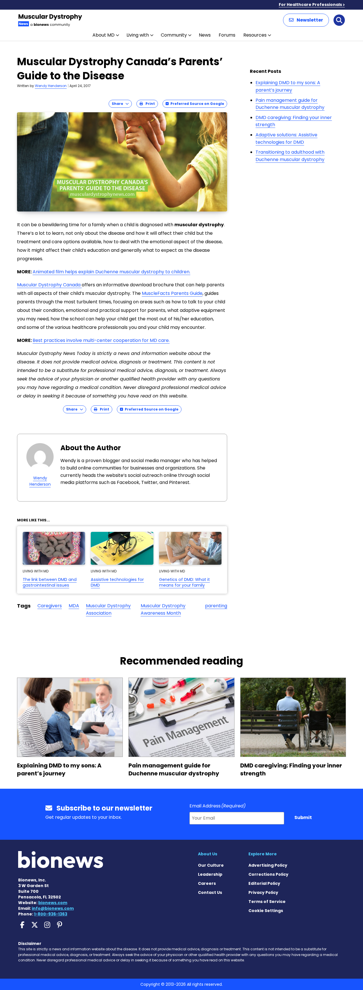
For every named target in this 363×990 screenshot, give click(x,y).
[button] (306, 20)
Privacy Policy (263, 892)
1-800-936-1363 (50, 914)
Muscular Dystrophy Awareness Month (163, 609)
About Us (207, 854)
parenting (216, 605)
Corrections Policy (268, 874)
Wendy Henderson (51, 85)
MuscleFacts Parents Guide (172, 293)
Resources (255, 35)
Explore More (262, 854)
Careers (207, 883)
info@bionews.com (53, 908)
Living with (137, 35)
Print (149, 103)
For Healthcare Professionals (310, 4)
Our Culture (211, 865)
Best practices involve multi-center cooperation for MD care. (101, 340)
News (205, 35)
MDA (74, 605)
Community (174, 35)
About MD (103, 35)
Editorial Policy (264, 883)
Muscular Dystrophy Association (108, 609)
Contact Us (210, 892)
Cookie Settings (265, 910)
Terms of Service (267, 901)
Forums (227, 35)
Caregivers (49, 605)
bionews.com (52, 903)
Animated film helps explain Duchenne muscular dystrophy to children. (111, 271)
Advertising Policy (267, 865)
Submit (303, 817)
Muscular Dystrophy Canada (49, 285)
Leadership (210, 874)
